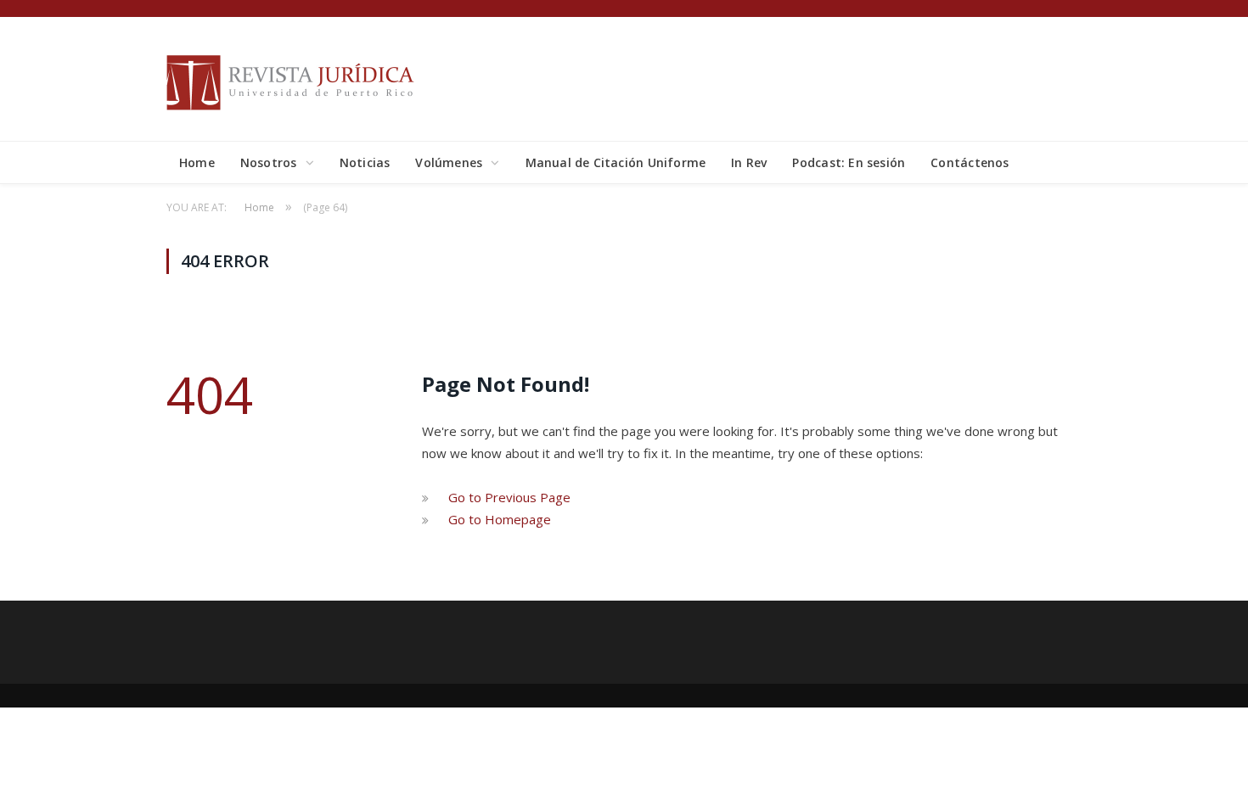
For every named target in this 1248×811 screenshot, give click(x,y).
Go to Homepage (499, 519)
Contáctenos (969, 162)
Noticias (365, 162)
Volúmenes (448, 162)
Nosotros (268, 162)
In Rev (749, 162)
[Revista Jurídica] (293, 78)
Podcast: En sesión (848, 162)
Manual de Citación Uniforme (616, 162)
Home (197, 162)
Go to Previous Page (509, 497)
